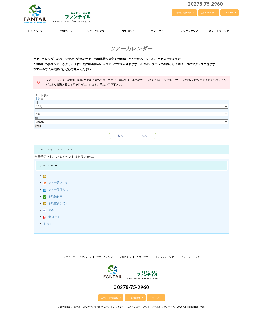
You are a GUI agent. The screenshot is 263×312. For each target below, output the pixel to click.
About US (228, 12)
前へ (120, 136)
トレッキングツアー (189, 30)
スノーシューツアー (220, 30)
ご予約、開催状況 (182, 12)
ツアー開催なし (58, 189)
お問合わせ (127, 30)
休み (51, 210)
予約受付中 (55, 196)
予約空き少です (58, 203)
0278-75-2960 (206, 4)
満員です (54, 217)
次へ (144, 136)
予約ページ (66, 30)
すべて (47, 224)
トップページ (35, 30)
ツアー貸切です (58, 183)
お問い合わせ (207, 12)
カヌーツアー (158, 30)
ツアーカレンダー (97, 30)
